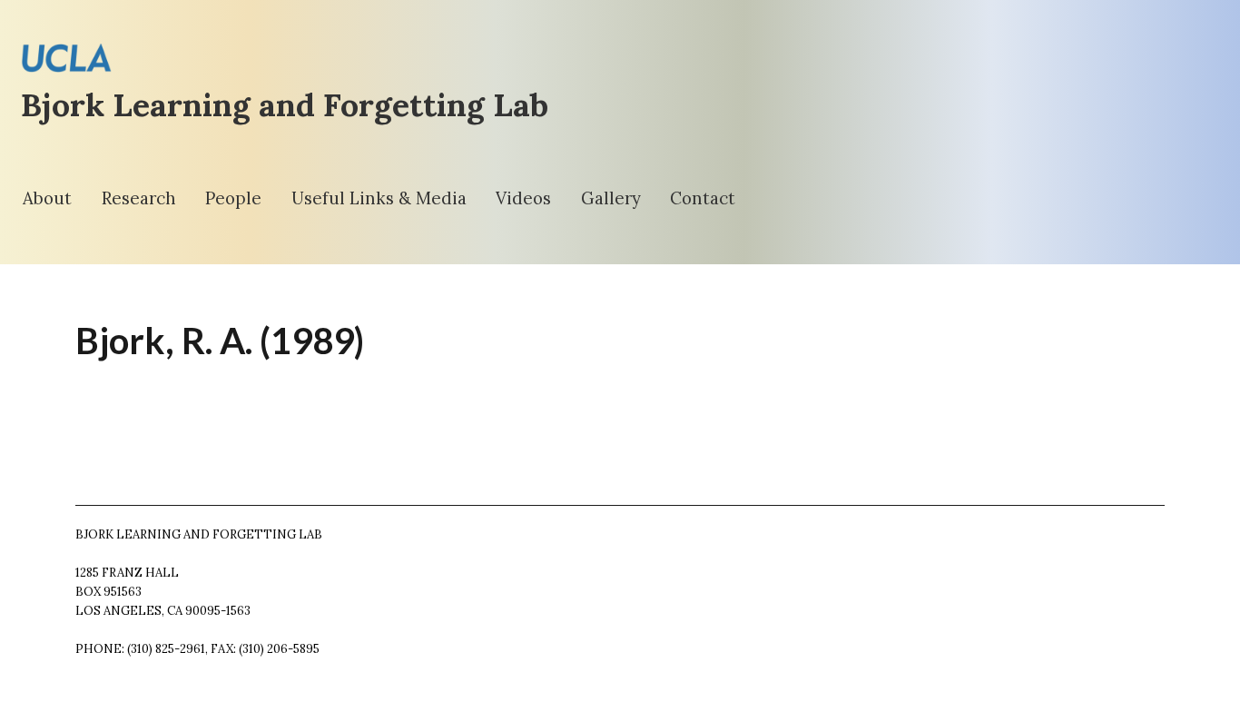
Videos (523, 198)
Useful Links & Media (379, 198)
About (47, 198)
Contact (702, 198)
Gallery (611, 198)
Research (139, 198)
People (233, 198)
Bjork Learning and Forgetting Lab (284, 104)
